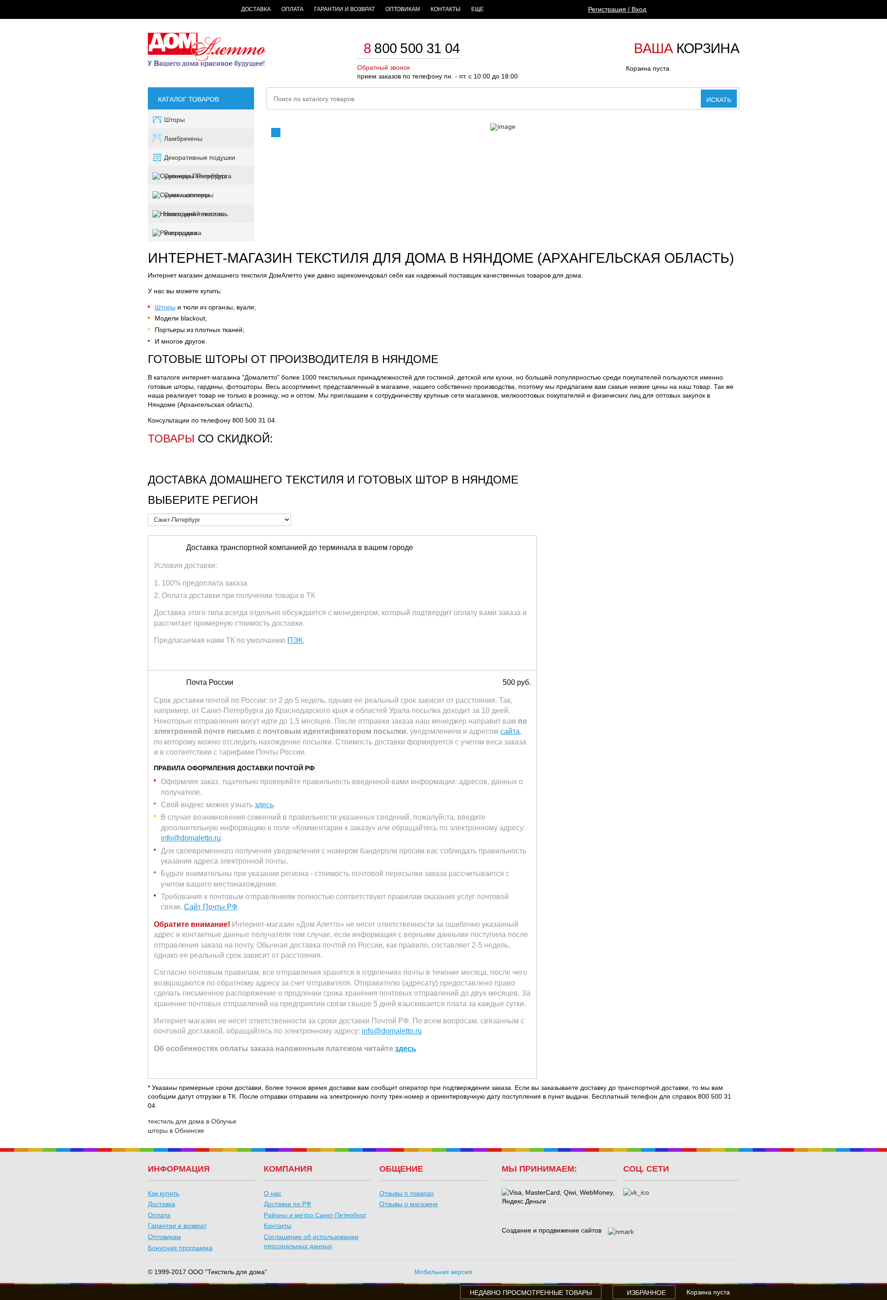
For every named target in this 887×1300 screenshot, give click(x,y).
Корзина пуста (647, 68)
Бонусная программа (180, 1248)
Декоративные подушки (199, 157)
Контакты (446, 9)
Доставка (256, 9)
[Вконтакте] (636, 1192)
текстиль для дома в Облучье (192, 1121)
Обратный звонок (383, 67)
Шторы (174, 119)
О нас (272, 1193)
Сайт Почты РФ (210, 907)
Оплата (292, 9)
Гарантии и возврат (344, 9)
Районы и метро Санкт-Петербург (315, 1215)
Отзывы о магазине (408, 1204)
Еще (477, 9)
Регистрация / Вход (617, 9)
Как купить (163, 1193)
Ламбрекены (183, 138)
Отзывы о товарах (406, 1193)
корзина (686, 49)
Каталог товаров (188, 99)
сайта (510, 731)
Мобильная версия (443, 1272)
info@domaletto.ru (191, 838)
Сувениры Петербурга (197, 176)
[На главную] (207, 64)
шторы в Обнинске (176, 1130)
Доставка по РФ (287, 1204)
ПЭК (295, 640)
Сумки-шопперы (188, 195)
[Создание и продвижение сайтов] (621, 1232)
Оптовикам (402, 9)
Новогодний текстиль (196, 214)
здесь (264, 805)
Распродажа (182, 232)
